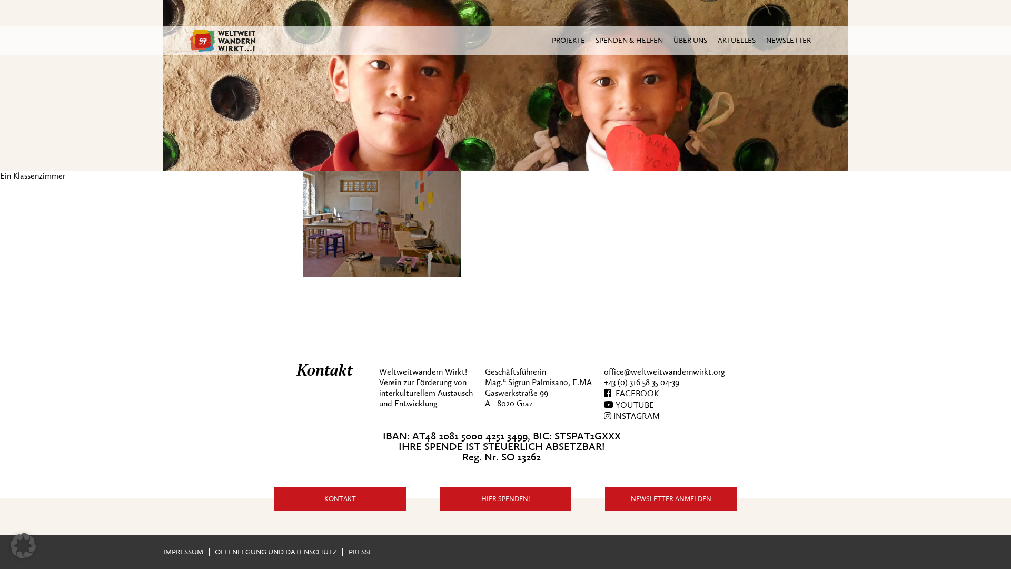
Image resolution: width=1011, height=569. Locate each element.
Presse (361, 552)
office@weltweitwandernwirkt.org (664, 372)
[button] (23, 546)
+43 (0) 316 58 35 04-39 (641, 382)
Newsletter (788, 40)
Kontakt (340, 499)
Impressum (183, 552)
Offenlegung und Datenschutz (276, 552)
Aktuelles (737, 40)
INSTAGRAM (635, 416)
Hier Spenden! (505, 499)
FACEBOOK (635, 393)
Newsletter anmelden (671, 499)
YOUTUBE (633, 405)
